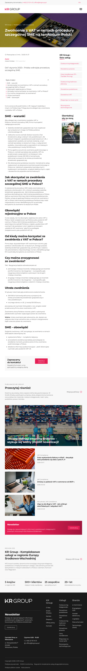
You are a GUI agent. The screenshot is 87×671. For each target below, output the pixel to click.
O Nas (48, 607)
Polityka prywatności (12, 664)
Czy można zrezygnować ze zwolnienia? (21, 93)
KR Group (8, 25)
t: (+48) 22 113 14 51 (30, 641)
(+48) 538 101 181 (70, 138)
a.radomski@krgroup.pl (70, 140)
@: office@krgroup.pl (32, 643)
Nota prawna (25, 667)
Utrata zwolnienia (13, 95)
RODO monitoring (26, 664)
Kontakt (49, 626)
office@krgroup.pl (40, 2)
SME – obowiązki (13, 97)
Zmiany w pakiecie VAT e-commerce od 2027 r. (56, 482)
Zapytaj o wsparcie (41, 361)
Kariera (48, 616)
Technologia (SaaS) (76, 626)
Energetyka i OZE (76, 609)
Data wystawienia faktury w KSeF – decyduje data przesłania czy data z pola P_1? (55, 458)
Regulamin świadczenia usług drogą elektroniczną (51, 664)
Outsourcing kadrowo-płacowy (69, 83)
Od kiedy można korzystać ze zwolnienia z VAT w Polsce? (27, 91)
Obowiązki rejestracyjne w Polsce (19, 89)
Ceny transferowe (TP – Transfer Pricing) (69, 75)
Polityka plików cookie (12, 667)
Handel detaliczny (76, 614)
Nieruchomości (77, 622)
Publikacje (17, 25)
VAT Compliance (28, 25)
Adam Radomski (69, 126)
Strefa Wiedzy (48, 612)
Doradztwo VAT (66, 95)
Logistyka (75, 619)
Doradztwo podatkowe (69, 89)
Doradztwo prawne (68, 69)
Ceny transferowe (63, 634)
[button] (27, 80)
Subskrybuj (74, 528)
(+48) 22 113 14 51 (27, 2)
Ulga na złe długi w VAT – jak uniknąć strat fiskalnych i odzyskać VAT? (52, 505)
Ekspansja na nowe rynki (69, 100)
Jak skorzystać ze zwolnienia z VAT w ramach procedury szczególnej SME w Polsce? (26, 86)
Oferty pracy (50, 623)
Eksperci (49, 619)
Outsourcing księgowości (70, 63)
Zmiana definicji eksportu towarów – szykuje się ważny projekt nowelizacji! (33, 440)
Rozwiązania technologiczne (66, 106)
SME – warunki (12, 83)
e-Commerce (77, 605)
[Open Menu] (81, 9)
